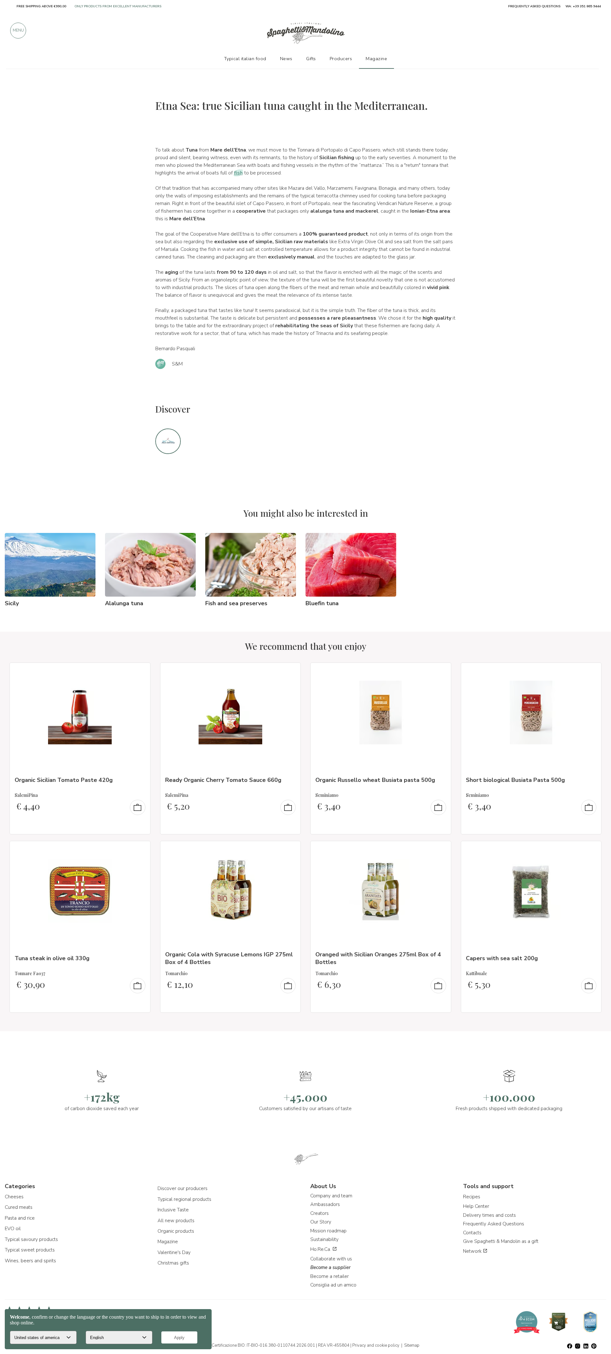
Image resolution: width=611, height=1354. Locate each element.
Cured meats (18, 1207)
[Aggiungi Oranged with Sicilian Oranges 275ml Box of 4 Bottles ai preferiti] (440, 850)
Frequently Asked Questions (493, 1224)
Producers (341, 58)
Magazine (168, 1241)
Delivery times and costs (489, 1215)
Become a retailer (329, 1276)
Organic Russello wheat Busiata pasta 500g (375, 780)
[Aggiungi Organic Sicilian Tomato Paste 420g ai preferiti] (140, 671)
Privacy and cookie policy (375, 1345)
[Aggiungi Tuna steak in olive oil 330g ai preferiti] (140, 850)
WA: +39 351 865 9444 (583, 6)
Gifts (311, 58)
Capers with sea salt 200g (502, 958)
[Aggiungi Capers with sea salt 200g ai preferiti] (590, 850)
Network (473, 1251)
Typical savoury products (31, 1239)
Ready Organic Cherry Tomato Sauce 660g (223, 780)
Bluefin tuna (322, 603)
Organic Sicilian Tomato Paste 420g (64, 780)
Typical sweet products (30, 1250)
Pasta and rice (20, 1218)
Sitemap (411, 1345)
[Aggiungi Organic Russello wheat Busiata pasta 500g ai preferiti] (440, 671)
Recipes (471, 1197)
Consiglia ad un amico (333, 1285)
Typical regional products (184, 1199)
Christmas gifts (173, 1263)
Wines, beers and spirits (30, 1261)
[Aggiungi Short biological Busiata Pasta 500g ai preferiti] (590, 671)
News (286, 58)
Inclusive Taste (173, 1210)
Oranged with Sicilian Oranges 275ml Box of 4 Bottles (378, 958)
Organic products (176, 1231)
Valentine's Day (174, 1252)
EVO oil (13, 1228)
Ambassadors (325, 1204)
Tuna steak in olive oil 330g (52, 958)
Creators (319, 1213)
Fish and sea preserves (236, 603)
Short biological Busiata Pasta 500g (515, 780)
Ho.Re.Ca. (321, 1249)
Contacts (472, 1233)
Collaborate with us (331, 1259)
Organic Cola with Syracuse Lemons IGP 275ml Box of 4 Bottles (229, 958)
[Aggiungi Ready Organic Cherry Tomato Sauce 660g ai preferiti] (290, 671)
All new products (176, 1220)
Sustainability (324, 1239)
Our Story (320, 1222)
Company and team (331, 1196)
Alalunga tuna (124, 603)
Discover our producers (182, 1188)
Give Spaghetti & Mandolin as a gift (500, 1241)
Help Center (476, 1206)
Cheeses (14, 1197)
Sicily (12, 603)
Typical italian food (245, 58)
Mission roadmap (328, 1231)
